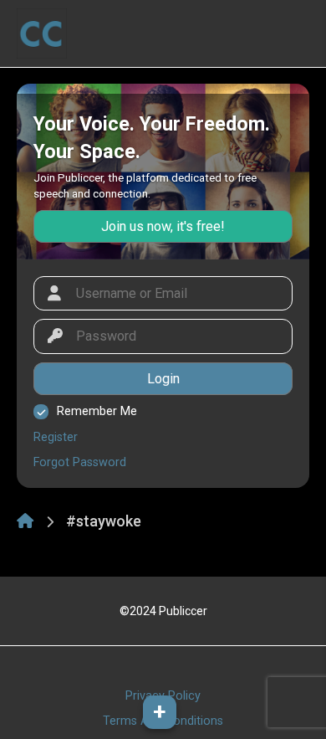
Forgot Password (79, 462)
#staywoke (103, 521)
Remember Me (97, 411)
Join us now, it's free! (163, 226)
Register (55, 437)
